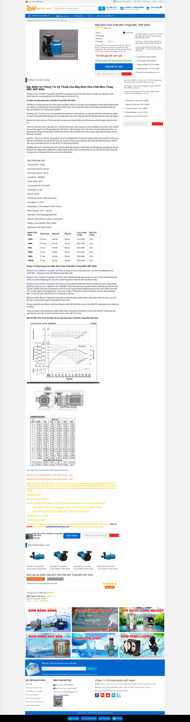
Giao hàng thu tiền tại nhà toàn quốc (115, 61)
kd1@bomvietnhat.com (57, 526)
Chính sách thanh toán (34, 688)
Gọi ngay (75, 718)
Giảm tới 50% (111, 8)
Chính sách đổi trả (32, 695)
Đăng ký (91, 669)
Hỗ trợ (155, 1)
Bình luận (107, 28)
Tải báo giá (129, 32)
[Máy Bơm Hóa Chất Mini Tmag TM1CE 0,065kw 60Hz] (37, 563)
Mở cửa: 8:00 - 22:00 (134, 8)
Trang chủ (30, 20)
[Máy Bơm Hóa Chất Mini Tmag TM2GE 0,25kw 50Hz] (61, 563)
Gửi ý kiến (110, 587)
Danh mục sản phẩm (39, 16)
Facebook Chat (90, 718)
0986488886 (68, 685)
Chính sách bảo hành (33, 698)
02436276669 (71, 688)
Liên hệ (161, 1)
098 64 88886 (151, 57)
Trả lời (28, 601)
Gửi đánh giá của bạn (35, 579)
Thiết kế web (95, 713)
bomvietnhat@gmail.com (151, 72)
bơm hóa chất (75, 271)
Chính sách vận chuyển (34, 691)
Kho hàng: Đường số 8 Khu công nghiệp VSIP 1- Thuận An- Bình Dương (148, 48)
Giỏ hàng (155, 7)
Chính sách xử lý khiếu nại (35, 702)
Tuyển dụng (146, 1)
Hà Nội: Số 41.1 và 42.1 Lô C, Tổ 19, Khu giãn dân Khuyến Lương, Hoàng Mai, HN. (149, 35)
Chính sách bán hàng (122, 1)
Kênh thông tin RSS (32, 705)
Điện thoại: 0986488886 (35, 2)
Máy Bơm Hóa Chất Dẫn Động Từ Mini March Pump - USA (49, 475)
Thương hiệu (78, 16)
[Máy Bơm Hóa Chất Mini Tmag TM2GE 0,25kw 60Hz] (84, 563)
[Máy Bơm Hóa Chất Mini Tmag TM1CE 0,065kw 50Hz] (108, 563)
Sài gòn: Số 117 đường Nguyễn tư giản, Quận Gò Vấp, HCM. (148, 42)
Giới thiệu (137, 1)
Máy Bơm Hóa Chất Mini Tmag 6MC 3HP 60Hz (44, 271)
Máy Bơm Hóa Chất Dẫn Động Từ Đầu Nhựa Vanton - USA (49, 479)
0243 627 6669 (154, 68)
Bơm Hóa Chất (36, 94)
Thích (36, 601)
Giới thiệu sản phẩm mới (105, 16)
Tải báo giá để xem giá (109, 55)
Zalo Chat (106, 718)
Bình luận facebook (55, 579)
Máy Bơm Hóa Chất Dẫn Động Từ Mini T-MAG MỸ (51, 20)
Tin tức (89, 16)
